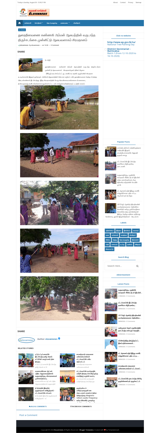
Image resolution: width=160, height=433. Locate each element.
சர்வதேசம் (77, 23)
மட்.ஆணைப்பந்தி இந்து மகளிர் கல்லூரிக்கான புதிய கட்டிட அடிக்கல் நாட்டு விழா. (128, 193)
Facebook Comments (81, 406)
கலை (107, 235)
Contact (123, 2)
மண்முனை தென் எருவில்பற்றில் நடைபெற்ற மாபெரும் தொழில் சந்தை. (129, 329)
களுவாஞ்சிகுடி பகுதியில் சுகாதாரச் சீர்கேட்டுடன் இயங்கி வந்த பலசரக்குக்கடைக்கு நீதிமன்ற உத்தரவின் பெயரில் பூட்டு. (128, 180)
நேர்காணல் (135, 240)
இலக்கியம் (127, 230)
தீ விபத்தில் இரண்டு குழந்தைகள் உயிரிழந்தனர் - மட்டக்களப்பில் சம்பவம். (45, 390)
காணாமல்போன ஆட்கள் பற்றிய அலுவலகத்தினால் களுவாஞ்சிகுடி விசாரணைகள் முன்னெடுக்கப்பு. (46, 375)
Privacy (130, 2)
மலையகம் (114, 244)
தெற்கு (115, 240)
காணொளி (27, 23)
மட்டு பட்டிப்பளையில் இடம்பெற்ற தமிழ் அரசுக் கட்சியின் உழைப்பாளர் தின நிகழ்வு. (44, 358)
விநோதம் (138, 244)
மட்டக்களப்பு (22, 30)
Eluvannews (58, 430)
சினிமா (108, 240)
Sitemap (138, 2)
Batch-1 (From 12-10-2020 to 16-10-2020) (121, 54)
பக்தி (107, 244)
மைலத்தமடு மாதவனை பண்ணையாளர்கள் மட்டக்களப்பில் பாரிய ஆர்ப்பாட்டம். (84, 358)
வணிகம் (129, 244)
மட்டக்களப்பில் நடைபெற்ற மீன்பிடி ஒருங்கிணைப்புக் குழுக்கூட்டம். (130, 379)
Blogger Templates (87, 430)
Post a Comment (28, 415)
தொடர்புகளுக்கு (52, 23)
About (115, 2)
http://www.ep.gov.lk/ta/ (121, 42)
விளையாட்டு (109, 249)
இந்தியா (118, 230)
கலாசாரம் (136, 230)
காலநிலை (124, 235)
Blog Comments (39, 406)
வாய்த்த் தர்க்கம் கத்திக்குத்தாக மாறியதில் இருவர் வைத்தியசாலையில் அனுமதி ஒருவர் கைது (129, 151)
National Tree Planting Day (120, 44)
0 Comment (55, 45)
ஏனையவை (65, 23)
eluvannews (51, 339)
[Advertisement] (123, 99)
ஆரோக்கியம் (110, 230)
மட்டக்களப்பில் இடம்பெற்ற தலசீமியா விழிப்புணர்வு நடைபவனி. (126, 164)
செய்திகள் (39, 23)
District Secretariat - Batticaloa (119, 49)
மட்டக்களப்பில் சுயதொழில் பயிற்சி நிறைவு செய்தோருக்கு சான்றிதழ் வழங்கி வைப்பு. (87, 373)
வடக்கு (122, 244)
